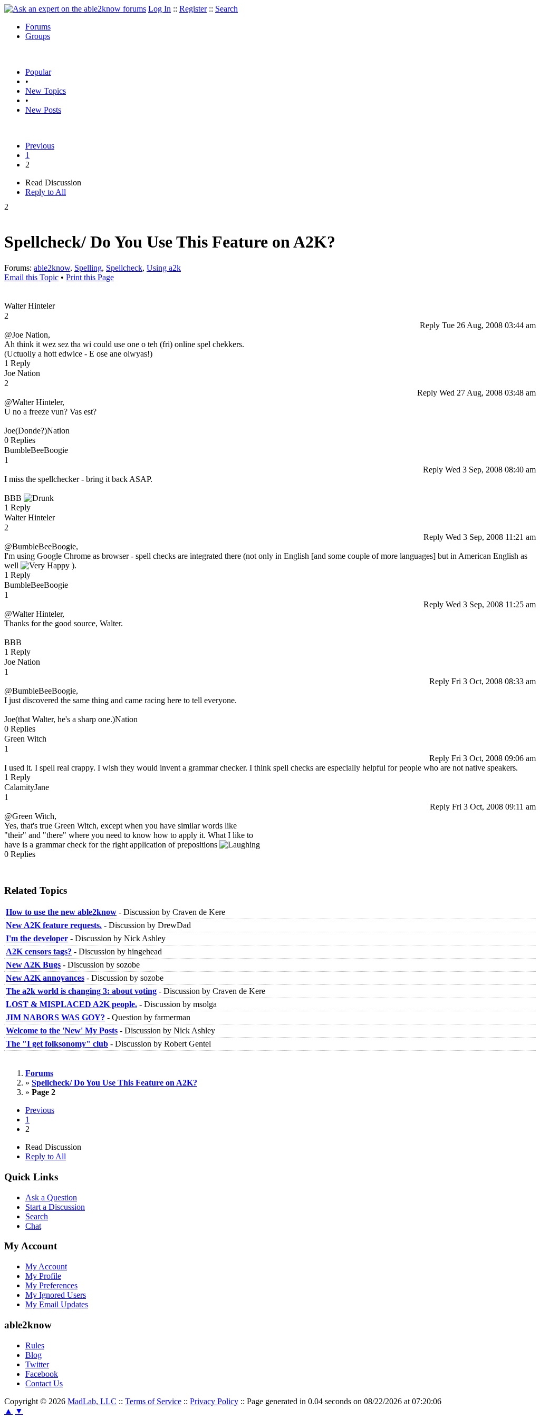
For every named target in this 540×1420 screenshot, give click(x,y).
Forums (38, 26)
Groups (37, 36)
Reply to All (45, 192)
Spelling (88, 267)
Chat (33, 1225)
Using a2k (164, 267)
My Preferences (51, 1285)
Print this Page (90, 277)
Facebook (41, 1373)
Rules (34, 1345)
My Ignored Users (55, 1294)
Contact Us (44, 1383)
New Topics (45, 90)
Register (193, 8)
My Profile (43, 1275)
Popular (38, 71)
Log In (159, 8)
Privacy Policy (214, 1401)
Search (226, 8)
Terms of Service (153, 1401)
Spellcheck (124, 267)
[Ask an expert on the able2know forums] (75, 8)
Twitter (37, 1364)
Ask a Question (51, 1197)
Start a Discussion (55, 1206)
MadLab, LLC (92, 1401)
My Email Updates (56, 1304)
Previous (39, 145)
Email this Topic (31, 277)
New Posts (43, 109)
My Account (46, 1266)
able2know (52, 267)
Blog (33, 1354)
